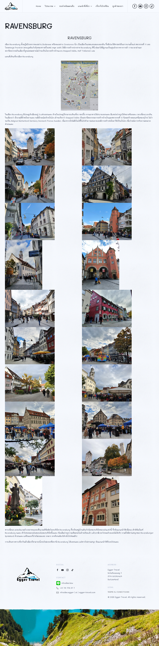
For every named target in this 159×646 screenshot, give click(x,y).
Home (38, 6)
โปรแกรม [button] (49, 6)
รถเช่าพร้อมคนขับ (66, 6)
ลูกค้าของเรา (117, 6)
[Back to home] (11, 6)
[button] (79, 627)
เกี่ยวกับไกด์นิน (102, 6)
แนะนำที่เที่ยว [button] (84, 6)
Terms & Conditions (118, 592)
